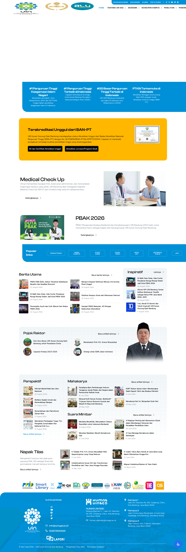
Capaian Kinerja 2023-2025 (45, 352)
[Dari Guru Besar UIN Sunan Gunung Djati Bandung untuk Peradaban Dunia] (27, 345)
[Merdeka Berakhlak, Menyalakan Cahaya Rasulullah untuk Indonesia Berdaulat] (72, 428)
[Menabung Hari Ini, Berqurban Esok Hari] (119, 406)
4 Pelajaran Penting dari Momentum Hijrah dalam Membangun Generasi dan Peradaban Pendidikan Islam (143, 423)
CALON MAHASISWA (120, 2)
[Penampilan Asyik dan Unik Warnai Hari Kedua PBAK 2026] (23, 312)
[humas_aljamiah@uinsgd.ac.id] (87, 520)
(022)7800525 (57, 531)
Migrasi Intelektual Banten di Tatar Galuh (140, 464)
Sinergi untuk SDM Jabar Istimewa (98, 352)
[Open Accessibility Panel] (178, 544)
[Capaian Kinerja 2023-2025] (27, 355)
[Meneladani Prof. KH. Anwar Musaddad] (78, 345)
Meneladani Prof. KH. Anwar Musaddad (100, 342)
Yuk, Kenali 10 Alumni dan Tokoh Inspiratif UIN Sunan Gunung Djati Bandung (148, 306)
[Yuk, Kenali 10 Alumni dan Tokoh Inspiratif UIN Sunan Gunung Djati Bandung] (131, 311)
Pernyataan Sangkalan (96, 547)
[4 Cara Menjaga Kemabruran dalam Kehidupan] (119, 439)
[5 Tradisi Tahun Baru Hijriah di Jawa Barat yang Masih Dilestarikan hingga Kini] (117, 458)
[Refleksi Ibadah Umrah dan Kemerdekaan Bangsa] (28, 406)
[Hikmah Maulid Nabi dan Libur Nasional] (28, 395)
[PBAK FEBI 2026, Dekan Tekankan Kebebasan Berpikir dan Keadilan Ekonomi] (23, 288)
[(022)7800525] (47, 531)
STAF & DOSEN (155, 2)
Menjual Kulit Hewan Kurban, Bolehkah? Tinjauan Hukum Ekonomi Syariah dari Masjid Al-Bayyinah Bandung (95, 401)
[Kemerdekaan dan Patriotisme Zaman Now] (28, 417)
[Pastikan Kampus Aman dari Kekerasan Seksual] (75, 300)
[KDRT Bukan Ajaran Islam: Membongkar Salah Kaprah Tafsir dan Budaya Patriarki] (119, 395)
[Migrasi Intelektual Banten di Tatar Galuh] (117, 469)
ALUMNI (145, 2)
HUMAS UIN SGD (95, 508)
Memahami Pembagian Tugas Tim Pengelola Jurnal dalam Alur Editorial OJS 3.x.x (48, 423)
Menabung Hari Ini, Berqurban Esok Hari (142, 401)
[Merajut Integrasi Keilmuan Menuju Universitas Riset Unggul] (75, 288)
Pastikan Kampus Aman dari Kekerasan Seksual (100, 295)
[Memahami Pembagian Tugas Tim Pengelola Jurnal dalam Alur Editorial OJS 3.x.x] (28, 428)
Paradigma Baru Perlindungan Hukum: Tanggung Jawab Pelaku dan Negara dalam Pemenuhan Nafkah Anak (96, 390)
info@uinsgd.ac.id (58, 525)
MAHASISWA (135, 2)
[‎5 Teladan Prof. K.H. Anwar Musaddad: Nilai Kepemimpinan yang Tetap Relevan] (65, 458)
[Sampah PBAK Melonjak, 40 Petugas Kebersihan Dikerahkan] (75, 312)
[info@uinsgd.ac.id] (47, 525)
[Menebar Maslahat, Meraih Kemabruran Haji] (72, 439)
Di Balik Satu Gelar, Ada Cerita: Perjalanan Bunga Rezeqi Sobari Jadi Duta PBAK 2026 (150, 280)
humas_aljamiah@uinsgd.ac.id (103, 520)
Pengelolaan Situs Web (75, 547)
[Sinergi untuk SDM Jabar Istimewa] (78, 355)
